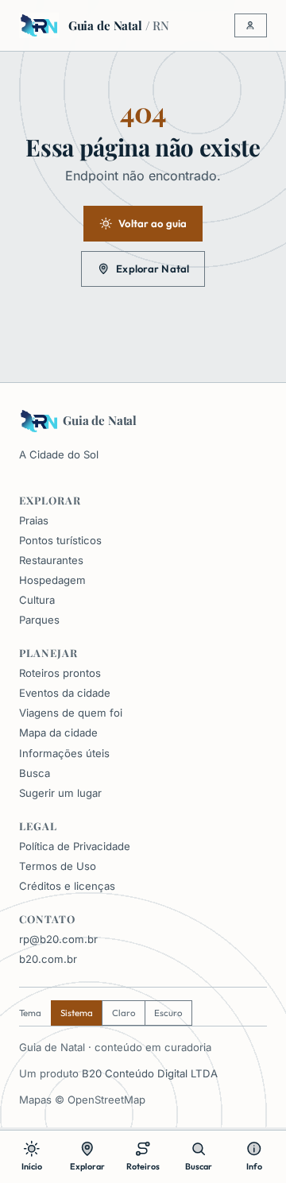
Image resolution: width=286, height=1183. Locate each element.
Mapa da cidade (58, 732)
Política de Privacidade (74, 846)
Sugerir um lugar (60, 793)
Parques (39, 619)
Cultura (37, 599)
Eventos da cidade (64, 692)
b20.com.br (48, 959)
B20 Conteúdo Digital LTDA (150, 1073)
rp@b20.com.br (58, 939)
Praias (33, 520)
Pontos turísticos (60, 540)
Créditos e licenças (67, 886)
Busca (34, 773)
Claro (124, 1013)
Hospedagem (52, 580)
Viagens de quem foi (70, 712)
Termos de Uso (57, 866)
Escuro (168, 1013)
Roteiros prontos (60, 673)
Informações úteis (64, 753)
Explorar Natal (152, 268)
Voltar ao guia (152, 223)
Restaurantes (51, 560)
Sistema (76, 1013)
